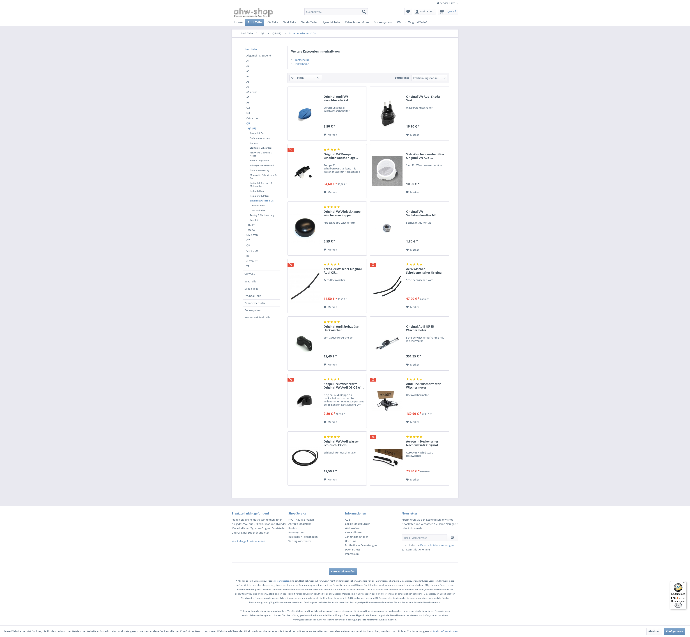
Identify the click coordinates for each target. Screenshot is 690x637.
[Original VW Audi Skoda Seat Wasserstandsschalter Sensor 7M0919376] (387, 113)
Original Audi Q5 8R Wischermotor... (420, 328)
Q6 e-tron (252, 235)
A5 (247, 81)
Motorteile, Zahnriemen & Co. (263, 177)
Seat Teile (250, 281)
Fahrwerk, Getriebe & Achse (261, 154)
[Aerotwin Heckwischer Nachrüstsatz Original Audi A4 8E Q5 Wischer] (387, 458)
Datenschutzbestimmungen (437, 545)
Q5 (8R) (252, 128)
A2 (247, 66)
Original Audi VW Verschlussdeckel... (337, 98)
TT (247, 266)
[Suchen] (364, 11)
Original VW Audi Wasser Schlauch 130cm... (341, 443)
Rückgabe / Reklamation (303, 536)
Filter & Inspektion (259, 160)
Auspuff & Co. (257, 133)
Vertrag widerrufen (300, 541)
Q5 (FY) (251, 224)
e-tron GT (252, 261)
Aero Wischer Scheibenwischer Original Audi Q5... (424, 270)
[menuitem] (336, 11)
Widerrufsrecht (354, 528)
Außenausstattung (260, 138)
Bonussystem (253, 310)
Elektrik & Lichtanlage (261, 147)
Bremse (254, 142)
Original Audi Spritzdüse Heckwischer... (341, 328)
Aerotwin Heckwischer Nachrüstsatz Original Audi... (422, 443)
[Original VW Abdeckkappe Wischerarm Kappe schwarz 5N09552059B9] (304, 228)
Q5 (248, 123)
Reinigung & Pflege (260, 195)
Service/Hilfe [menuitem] (447, 3)
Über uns (350, 541)
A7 (247, 97)
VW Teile (250, 274)
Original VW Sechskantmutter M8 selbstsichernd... (421, 213)
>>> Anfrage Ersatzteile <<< (248, 541)
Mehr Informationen (445, 631)
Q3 (248, 113)
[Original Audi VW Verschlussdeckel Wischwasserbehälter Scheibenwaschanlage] (304, 113)
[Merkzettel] (408, 11)
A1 (247, 60)
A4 (247, 76)
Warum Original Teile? (258, 317)
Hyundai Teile (253, 296)
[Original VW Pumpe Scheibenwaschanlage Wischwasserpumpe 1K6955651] (304, 171)
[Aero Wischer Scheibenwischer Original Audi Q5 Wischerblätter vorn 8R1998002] (387, 286)
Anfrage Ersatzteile (299, 523)
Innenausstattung (259, 170)
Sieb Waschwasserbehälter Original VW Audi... (425, 156)
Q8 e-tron (252, 250)
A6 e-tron (251, 92)
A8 (247, 102)
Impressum (352, 554)
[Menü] (684, 583)
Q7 (248, 240)
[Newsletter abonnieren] (452, 537)
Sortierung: (402, 77)
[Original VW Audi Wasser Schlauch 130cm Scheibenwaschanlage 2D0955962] (304, 458)
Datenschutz (352, 549)
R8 (247, 255)
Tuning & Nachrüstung (262, 215)
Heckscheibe (258, 210)
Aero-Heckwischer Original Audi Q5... (343, 270)
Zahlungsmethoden (357, 536)
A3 (247, 71)
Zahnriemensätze (255, 303)
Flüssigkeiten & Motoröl (262, 165)
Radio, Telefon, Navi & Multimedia (261, 185)
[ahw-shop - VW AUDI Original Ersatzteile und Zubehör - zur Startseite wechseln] (253, 12)
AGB (347, 519)
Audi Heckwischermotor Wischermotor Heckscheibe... (423, 385)
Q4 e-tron (252, 118)
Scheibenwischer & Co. (262, 200)
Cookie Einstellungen (357, 523)
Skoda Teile (251, 288)
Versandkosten (354, 532)
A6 (247, 87)
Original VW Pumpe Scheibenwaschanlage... (341, 156)
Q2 (248, 107)
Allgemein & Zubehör (259, 55)
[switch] (678, 605)
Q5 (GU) (252, 229)
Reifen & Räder (257, 190)
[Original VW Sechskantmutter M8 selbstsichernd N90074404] (387, 228)
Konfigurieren (674, 631)
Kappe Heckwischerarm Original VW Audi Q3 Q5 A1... (344, 385)
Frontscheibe (258, 205)
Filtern (299, 78)
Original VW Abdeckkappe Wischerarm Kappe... (342, 213)
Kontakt (293, 528)
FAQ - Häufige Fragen (301, 519)
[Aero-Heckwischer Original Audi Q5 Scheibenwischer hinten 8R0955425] (304, 286)
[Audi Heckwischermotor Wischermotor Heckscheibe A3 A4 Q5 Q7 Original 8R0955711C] (387, 401)
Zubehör (254, 220)
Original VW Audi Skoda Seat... (423, 98)
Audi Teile (251, 49)
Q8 (248, 245)
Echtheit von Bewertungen (361, 545)
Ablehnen (654, 631)
